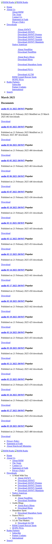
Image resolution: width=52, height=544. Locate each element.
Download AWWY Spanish (30, 39)
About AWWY (24, 29)
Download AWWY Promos (30, 34)
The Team (16, 14)
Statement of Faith (20, 19)
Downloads (12, 24)
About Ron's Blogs (26, 57)
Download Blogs (25, 59)
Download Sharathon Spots (30, 64)
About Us (11, 9)
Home (9, 7)
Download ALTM (26, 74)
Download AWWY (26, 32)
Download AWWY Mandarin (31, 42)
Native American (19, 44)
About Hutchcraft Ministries (19, 446)
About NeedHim (25, 49)
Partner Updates (19, 87)
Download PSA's (25, 69)
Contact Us (17, 17)
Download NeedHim (27, 52)
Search (10, 92)
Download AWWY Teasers (30, 37)
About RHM (17, 12)
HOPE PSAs (18, 79)
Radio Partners (13, 82)
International (17, 89)
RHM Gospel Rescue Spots (24, 77)
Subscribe (16, 84)
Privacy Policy (18, 22)
